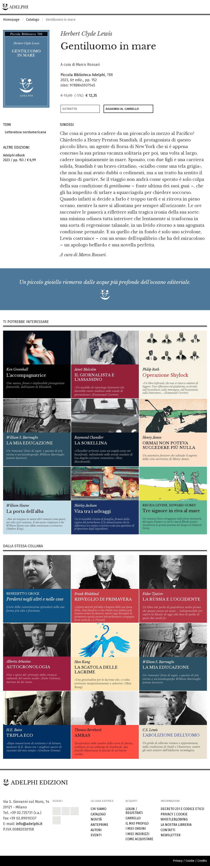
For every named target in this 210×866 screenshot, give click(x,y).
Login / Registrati (134, 811)
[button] (195, 34)
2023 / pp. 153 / (19, 157)
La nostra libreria (176, 825)
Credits (202, 861)
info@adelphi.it (29, 824)
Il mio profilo (137, 823)
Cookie (181, 814)
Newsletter (170, 835)
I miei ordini (136, 829)
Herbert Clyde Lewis (86, 33)
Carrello (133, 818)
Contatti (168, 830)
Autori (96, 830)
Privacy (167, 814)
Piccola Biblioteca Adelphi (82, 75)
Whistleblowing (174, 819)
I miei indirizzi (137, 834)
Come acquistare (139, 839)
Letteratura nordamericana (24, 132)
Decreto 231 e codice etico (182, 809)
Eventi (96, 835)
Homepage (11, 20)
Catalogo (32, 20)
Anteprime (99, 825)
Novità (96, 819)
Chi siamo (98, 809)
